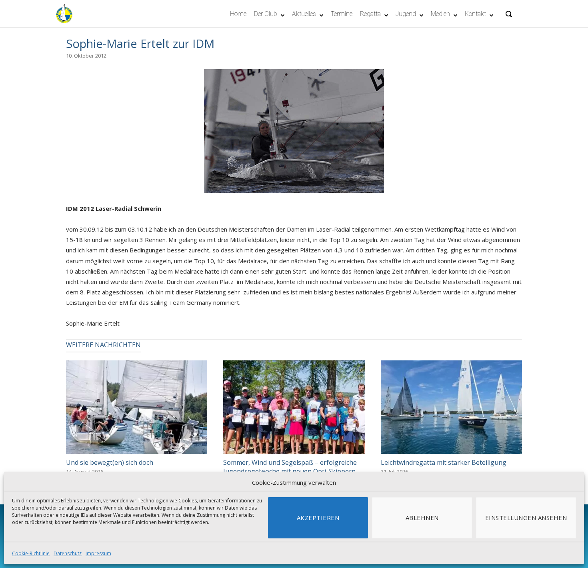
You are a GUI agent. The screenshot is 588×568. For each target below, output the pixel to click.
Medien (440, 14)
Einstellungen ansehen (526, 518)
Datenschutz (68, 553)
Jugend (406, 14)
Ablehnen (422, 518)
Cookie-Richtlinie (31, 553)
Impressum (98, 553)
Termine (341, 14)
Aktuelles (304, 14)
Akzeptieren (318, 518)
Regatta (370, 14)
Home (238, 14)
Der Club (265, 14)
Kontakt (475, 14)
